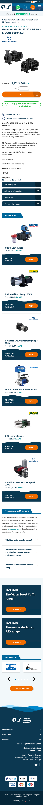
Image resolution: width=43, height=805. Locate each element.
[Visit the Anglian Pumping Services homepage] (6, 7)
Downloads (8, 197)
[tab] (15, 679)
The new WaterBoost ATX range (20, 629)
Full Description (10, 184)
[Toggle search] (25, 7)
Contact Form (35, 750)
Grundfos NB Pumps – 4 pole (14, 26)
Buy (22, 94)
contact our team (14, 529)
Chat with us (36, 748)
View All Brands (21, 688)
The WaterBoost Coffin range (21, 596)
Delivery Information (12, 204)
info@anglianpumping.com (29, 743)
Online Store (7, 20)
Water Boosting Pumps (22, 20)
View (31, 259)
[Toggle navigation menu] (39, 7)
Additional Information (13, 191)
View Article (15, 609)
